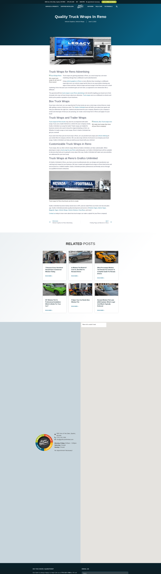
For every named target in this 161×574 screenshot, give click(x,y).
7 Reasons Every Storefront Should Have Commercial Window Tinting (54, 269)
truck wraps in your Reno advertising (73, 93)
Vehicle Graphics (70, 21)
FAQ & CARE (99, 6)
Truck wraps (86, 95)
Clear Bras (81, 210)
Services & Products (52, 6)
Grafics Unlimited (80, 107)
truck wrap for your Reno (68, 150)
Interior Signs (102, 208)
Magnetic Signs (53, 210)
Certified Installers (67, 6)
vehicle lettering (102, 135)
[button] (116, 6)
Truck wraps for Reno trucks (57, 121)
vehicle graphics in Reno (74, 81)
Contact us (52, 213)
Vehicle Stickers (73, 210)
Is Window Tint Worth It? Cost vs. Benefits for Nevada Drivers (79, 269)
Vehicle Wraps (80, 21)
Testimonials (108, 6)
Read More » (48, 276)
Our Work (90, 6)
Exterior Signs (93, 208)
